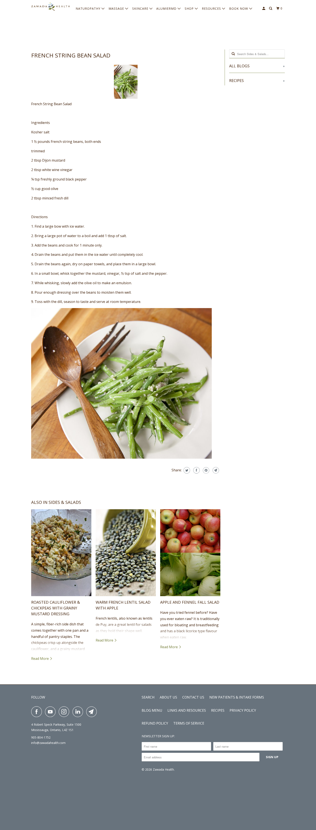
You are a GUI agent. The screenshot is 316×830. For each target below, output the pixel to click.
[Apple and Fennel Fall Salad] (190, 552)
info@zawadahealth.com (48, 743)
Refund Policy (155, 723)
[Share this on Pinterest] (205, 470)
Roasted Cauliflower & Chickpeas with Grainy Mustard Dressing (55, 608)
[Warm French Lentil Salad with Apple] (126, 552)
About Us (168, 697)
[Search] (271, 8)
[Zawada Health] (50, 7)
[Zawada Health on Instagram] (65, 711)
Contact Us (193, 697)
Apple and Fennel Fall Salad (189, 602)
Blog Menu (152, 710)
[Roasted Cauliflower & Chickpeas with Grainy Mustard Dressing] (61, 552)
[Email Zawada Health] (92, 711)
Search (148, 697)
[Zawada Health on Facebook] (37, 711)
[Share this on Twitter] (186, 470)
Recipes (217, 710)
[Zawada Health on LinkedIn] (78, 711)
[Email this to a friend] (215, 470)
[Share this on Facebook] (196, 470)
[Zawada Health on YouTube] (51, 711)
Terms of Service (188, 723)
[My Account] (264, 8)
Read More (40, 658)
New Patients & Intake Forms (236, 697)
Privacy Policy (243, 710)
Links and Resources (186, 710)
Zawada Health (163, 769)
